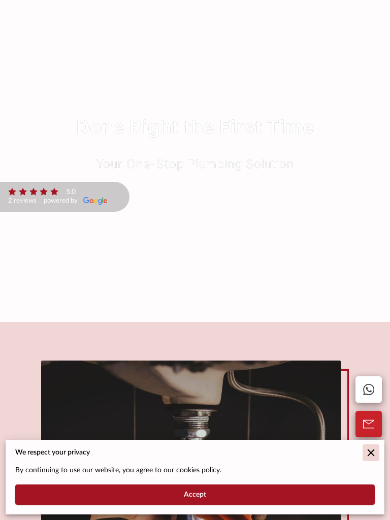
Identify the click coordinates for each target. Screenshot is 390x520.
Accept (195, 494)
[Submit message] (368, 424)
